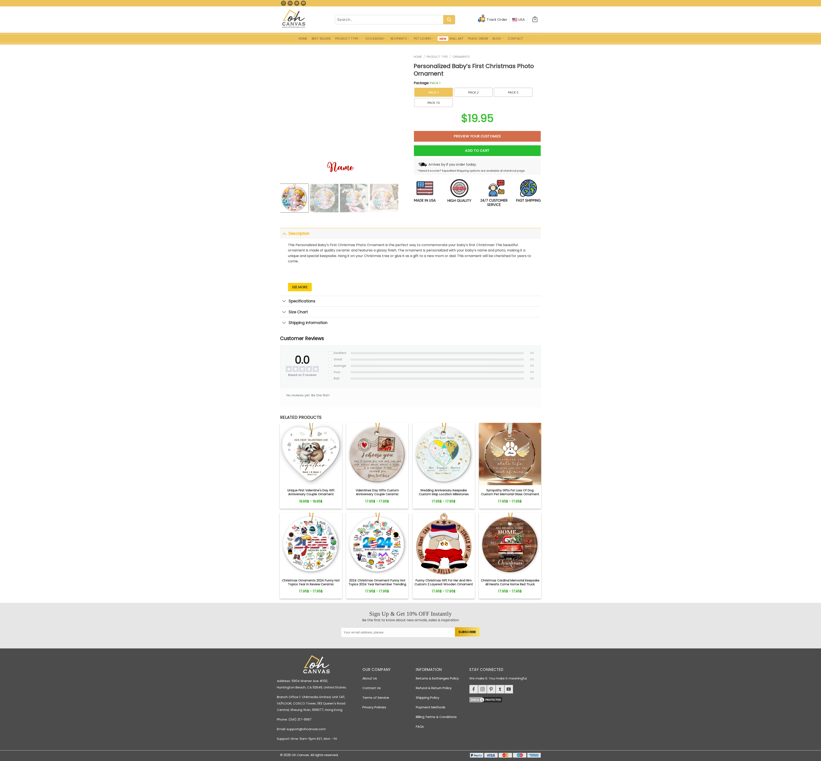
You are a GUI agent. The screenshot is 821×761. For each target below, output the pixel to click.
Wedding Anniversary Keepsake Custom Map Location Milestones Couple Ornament (444, 494)
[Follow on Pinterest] (296, 3)
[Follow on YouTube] (303, 3)
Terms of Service (375, 697)
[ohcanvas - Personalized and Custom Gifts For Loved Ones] (294, 19)
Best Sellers (321, 38)
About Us (369, 678)
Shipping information (308, 322)
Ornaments (461, 57)
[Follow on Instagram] (283, 3)
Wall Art (456, 38)
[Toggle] (284, 233)
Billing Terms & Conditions (436, 717)
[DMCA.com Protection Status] (506, 699)
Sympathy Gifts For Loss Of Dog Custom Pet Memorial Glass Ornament (510, 492)
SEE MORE (299, 287)
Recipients (399, 38)
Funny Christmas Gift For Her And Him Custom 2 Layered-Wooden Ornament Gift (444, 584)
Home (302, 38)
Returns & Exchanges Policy (437, 678)
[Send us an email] (290, 3)
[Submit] (449, 20)
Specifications (302, 301)
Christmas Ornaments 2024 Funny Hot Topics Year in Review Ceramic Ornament (311, 584)
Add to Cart (477, 150)
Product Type (346, 38)
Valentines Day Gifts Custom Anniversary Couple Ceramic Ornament (377, 494)
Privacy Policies (374, 707)
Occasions (374, 38)
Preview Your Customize (477, 136)
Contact (515, 38)
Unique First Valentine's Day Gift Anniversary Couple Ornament (311, 492)
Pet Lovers (422, 38)
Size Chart (298, 312)
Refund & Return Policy (434, 688)
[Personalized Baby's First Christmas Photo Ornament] (311, 454)
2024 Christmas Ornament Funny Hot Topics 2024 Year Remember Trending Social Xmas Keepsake (377, 584)
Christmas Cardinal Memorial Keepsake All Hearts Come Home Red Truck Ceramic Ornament (510, 584)
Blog (497, 38)
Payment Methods (430, 707)
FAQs (420, 726)
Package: (427, 82)
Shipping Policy (427, 697)
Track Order (477, 38)
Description (299, 233)
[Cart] (534, 19)
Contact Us (371, 688)
